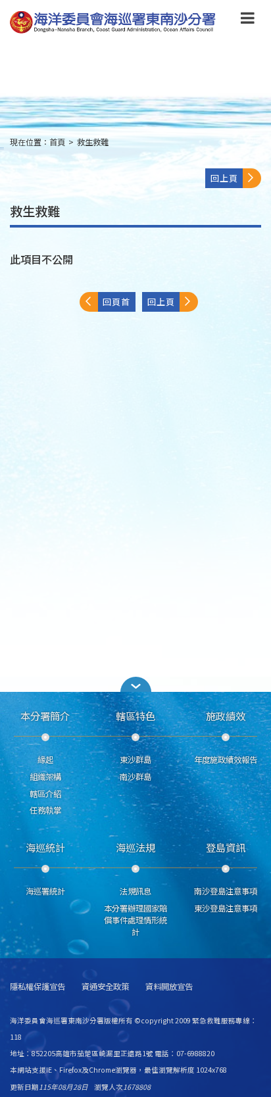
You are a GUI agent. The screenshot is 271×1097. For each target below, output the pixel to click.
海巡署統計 (45, 891)
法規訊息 (135, 891)
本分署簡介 (45, 715)
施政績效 (225, 715)
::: (2, 148)
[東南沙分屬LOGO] (113, 22)
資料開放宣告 (169, 986)
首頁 (57, 142)
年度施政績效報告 (225, 760)
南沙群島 (135, 777)
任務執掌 (45, 810)
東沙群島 (135, 760)
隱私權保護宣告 (37, 986)
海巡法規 (135, 847)
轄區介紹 (45, 794)
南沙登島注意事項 (225, 891)
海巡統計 (45, 847)
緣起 (45, 760)
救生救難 (93, 142)
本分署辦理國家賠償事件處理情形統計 (135, 920)
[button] (248, 20)
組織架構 (45, 777)
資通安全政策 (105, 986)
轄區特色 (135, 715)
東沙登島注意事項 (225, 908)
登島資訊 (225, 847)
